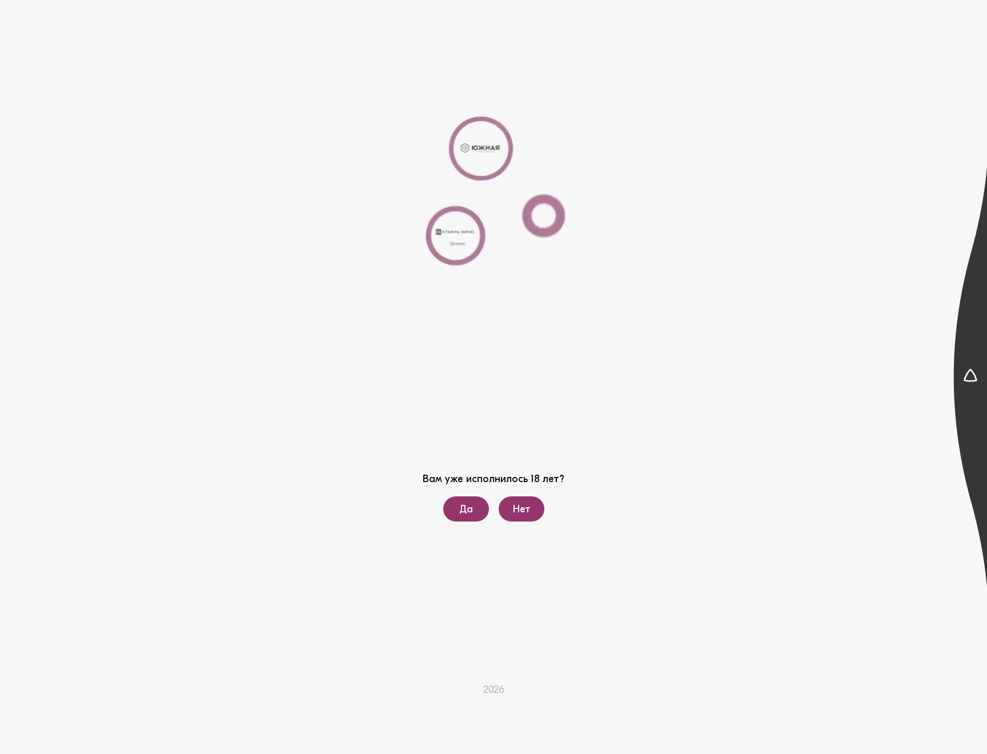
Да (466, 509)
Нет (521, 509)
